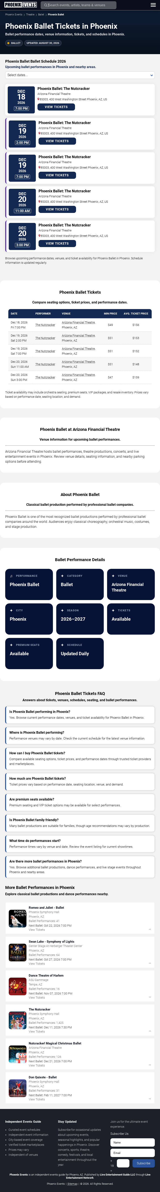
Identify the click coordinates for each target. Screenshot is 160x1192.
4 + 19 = (112, 1163)
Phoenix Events (13, 14)
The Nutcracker (45, 325)
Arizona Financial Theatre (78, 322)
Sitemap (73, 1183)
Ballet (41, 14)
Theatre (30, 14)
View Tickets (56, 107)
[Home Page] (20, 5)
